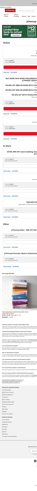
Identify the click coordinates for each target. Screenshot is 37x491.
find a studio (7, 266)
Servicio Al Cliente (7, 414)
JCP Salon (4, 427)
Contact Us (5, 397)
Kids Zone (5, 434)
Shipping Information (8, 402)
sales (8, 341)
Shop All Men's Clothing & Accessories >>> (12, 381)
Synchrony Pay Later (8, 404)
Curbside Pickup (6, 422)
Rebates (4, 411)
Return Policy (6, 399)
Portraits (4, 429)
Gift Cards (5, 409)
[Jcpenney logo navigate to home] (10, 10)
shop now (6, 72)
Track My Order (6, 390)
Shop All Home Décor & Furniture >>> (11, 382)
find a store (7, 171)
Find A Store (5, 419)
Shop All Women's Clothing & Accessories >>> (13, 380)
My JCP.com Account (8, 392)
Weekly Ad (5, 424)
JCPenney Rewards (7, 395)
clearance (14, 341)
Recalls (4, 406)
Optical (4, 431)
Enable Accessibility (5, 7)
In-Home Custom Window (9, 436)
